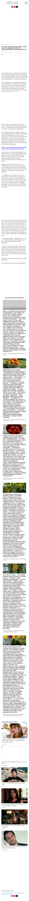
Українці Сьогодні (12, 2)
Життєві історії (18, 51)
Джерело (16, 91)
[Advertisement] (14, 25)
